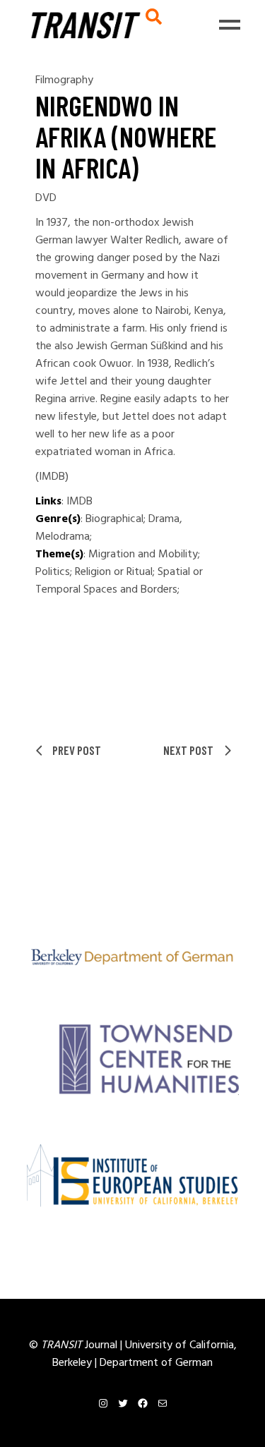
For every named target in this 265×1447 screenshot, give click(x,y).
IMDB (79, 501)
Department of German (156, 1363)
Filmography (64, 80)
